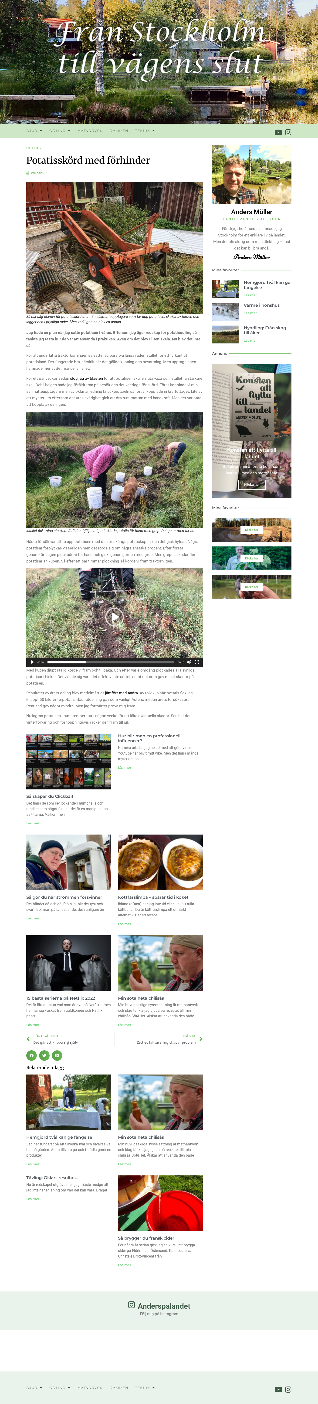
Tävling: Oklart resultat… (52, 1177)
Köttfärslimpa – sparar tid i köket (153, 897)
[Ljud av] (189, 662)
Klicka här (252, 484)
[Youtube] (278, 132)
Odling (57, 131)
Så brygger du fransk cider (146, 1238)
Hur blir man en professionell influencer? (149, 738)
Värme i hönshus (262, 305)
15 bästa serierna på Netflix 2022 (60, 998)
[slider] (110, 662)
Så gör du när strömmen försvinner (64, 897)
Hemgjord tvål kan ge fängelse (59, 1137)
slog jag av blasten (86, 378)
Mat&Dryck (90, 131)
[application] (114, 617)
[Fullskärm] (196, 662)
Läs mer (33, 823)
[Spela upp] (32, 662)
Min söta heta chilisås (141, 998)
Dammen (119, 131)
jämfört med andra (121, 693)
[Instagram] (288, 132)
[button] (114, 617)
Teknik (142, 131)
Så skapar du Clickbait (50, 796)
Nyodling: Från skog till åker (265, 330)
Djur (31, 131)
